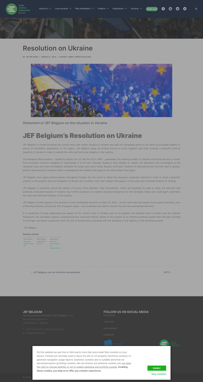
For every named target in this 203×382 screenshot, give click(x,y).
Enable (157, 368)
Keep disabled (158, 374)
